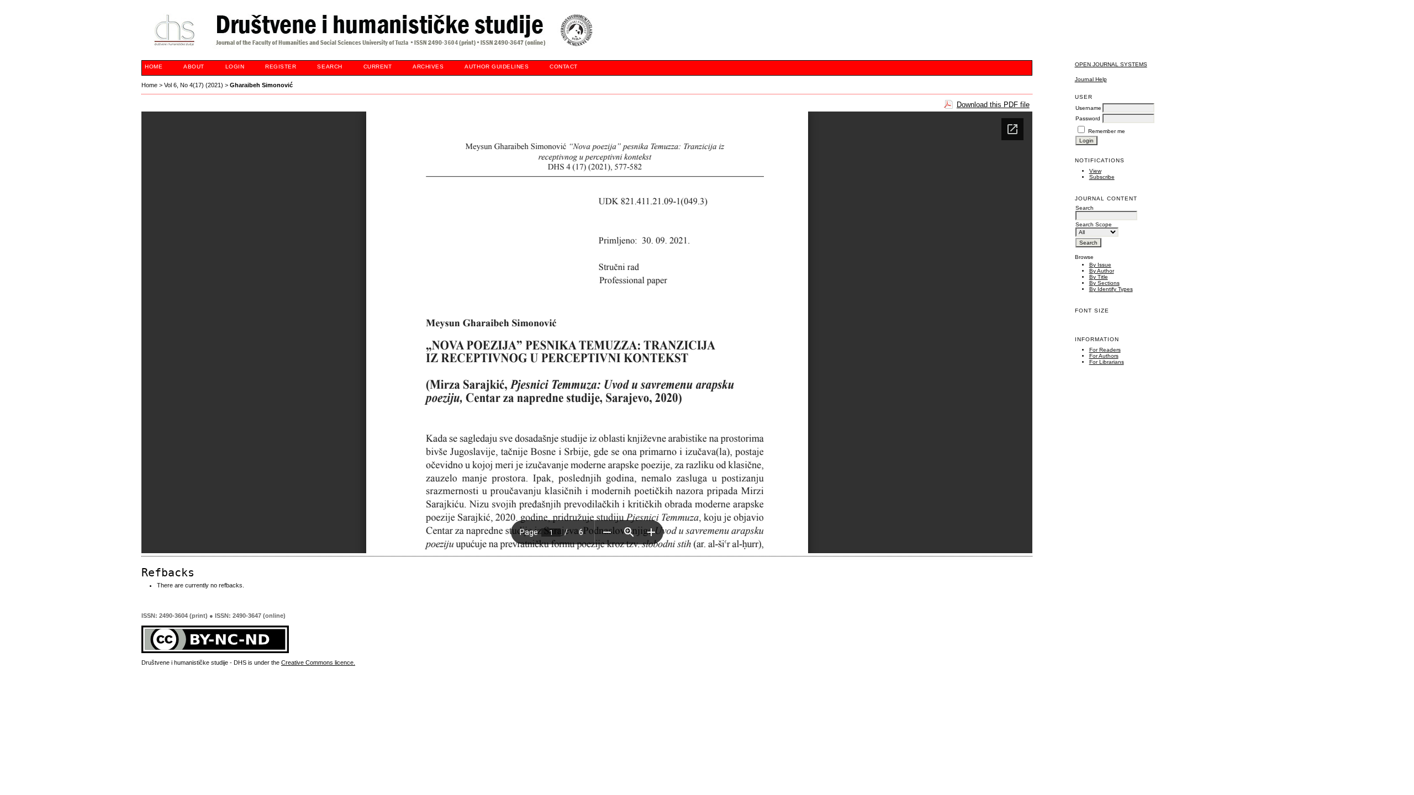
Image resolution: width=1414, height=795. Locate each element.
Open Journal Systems (1111, 64)
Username (1088, 108)
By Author (1101, 271)
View (1095, 171)
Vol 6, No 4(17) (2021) (193, 85)
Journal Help (1091, 79)
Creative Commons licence (317, 662)
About (193, 66)
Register (280, 66)
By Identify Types (1111, 289)
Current (377, 66)
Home (153, 66)
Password (1087, 118)
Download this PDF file (993, 104)
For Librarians (1106, 362)
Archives (428, 66)
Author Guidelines (497, 66)
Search (329, 66)
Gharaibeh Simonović (261, 85)
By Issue (1100, 265)
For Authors (1103, 356)
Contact (564, 66)
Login (235, 66)
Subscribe (1102, 177)
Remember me (1106, 131)
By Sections (1104, 283)
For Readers (1105, 350)
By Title (1098, 277)
